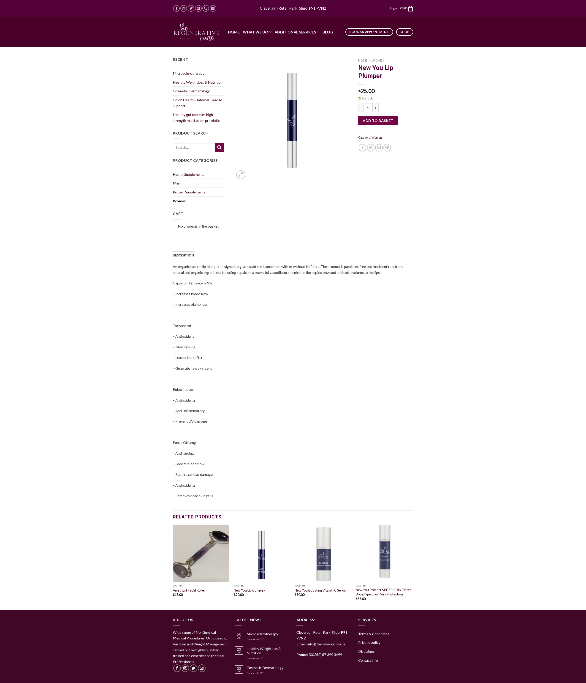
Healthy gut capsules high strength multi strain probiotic (196, 117)
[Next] (411, 567)
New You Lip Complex (249, 590)
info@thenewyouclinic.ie (326, 644)
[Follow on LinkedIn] (213, 8)
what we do (255, 32)
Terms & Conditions (373, 633)
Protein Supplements (189, 192)
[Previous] (173, 567)
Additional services (295, 32)
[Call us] (205, 8)
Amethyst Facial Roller (189, 590)
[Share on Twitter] (370, 147)
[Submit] (219, 147)
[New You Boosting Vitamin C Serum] (323, 553)
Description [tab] (183, 255)
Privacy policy (369, 642)
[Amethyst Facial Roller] (201, 553)
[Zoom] (240, 174)
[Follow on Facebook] (176, 8)
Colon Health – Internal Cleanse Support (197, 103)
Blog (328, 32)
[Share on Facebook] (362, 147)
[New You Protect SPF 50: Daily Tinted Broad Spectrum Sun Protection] (384, 553)
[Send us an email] (198, 8)
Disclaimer (366, 651)
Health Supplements (188, 174)
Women (378, 60)
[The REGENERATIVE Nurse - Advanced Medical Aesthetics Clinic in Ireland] (197, 32)
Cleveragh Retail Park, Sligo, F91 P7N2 (293, 8)
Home (234, 32)
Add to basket (378, 120)
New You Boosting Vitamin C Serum (321, 590)
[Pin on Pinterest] (387, 147)
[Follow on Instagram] (183, 8)
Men (176, 183)
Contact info (368, 660)
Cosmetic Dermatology (191, 91)
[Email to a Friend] (379, 147)
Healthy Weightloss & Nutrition (197, 82)
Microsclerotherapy (188, 73)
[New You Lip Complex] (262, 553)
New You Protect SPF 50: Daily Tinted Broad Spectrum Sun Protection (384, 592)
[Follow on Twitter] (191, 8)
